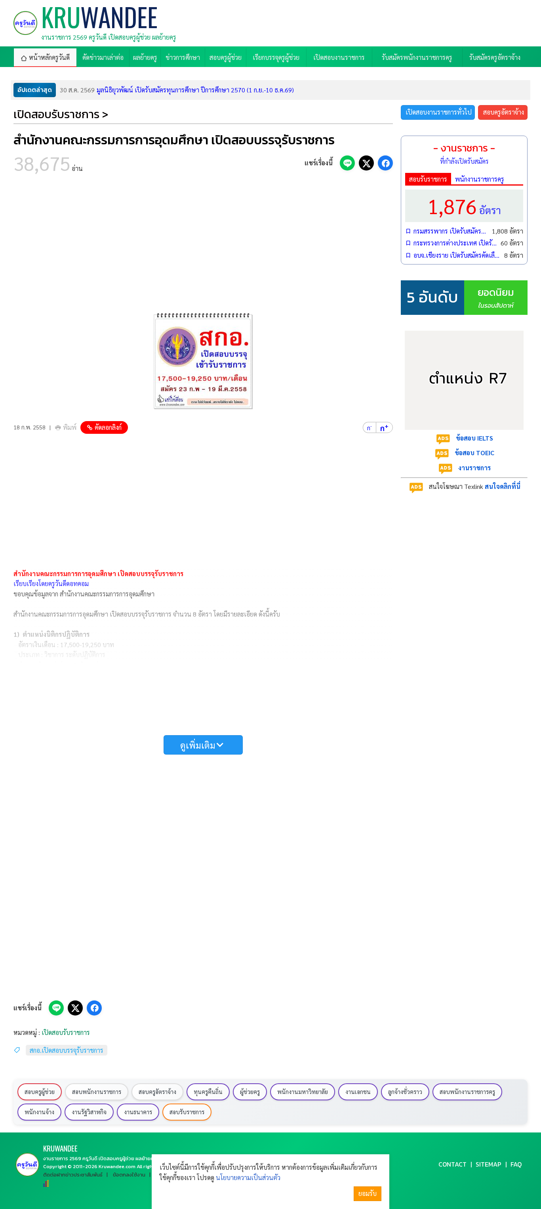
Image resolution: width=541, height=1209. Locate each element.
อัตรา (464, 205)
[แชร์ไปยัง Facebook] (385, 163)
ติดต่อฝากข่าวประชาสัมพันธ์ (73, 1174)
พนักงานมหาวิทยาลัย (302, 1091)
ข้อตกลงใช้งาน (129, 1174)
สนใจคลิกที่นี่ (502, 486)
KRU (60, 1148)
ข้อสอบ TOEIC (474, 452)
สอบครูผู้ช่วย (40, 1091)
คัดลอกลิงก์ (108, 427)
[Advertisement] (203, 245)
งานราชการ (474, 468)
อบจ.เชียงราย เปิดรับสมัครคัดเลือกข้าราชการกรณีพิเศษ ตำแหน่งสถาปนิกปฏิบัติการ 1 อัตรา (456, 255)
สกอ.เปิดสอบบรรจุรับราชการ (66, 1050)
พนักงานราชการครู (479, 179)
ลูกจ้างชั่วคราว (405, 1091)
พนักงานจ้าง (39, 1111)
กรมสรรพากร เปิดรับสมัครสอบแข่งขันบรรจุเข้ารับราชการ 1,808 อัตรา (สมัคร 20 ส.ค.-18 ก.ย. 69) (450, 231)
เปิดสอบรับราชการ (66, 1032)
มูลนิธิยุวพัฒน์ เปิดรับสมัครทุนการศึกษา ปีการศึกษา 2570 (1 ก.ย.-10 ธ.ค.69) (177, 90)
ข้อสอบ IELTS (474, 438)
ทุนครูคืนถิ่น (208, 1091)
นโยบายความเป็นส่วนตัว (248, 1177)
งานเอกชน (358, 1091)
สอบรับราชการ (428, 179)
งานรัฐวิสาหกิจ (89, 1111)
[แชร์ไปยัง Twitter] (366, 163)
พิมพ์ (69, 427)
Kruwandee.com (117, 1166)
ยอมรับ (367, 1193)
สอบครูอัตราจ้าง (503, 112)
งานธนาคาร (138, 1111)
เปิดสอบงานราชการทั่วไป (439, 112)
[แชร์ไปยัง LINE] (347, 163)
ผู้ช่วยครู (250, 1091)
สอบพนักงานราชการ (96, 1091)
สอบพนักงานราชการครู (467, 1091)
